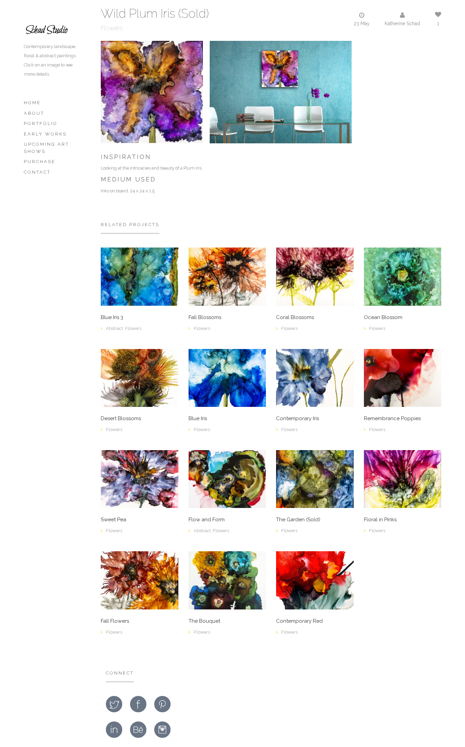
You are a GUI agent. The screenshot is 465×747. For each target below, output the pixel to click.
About (34, 113)
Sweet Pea (113, 520)
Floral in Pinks (380, 520)
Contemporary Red (299, 621)
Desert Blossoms (121, 419)
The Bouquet (204, 621)
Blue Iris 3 (112, 317)
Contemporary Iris (297, 419)
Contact (37, 172)
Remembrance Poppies (392, 419)
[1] (315, 377)
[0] (139, 276)
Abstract (114, 328)
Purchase (39, 161)
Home (32, 102)
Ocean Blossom (383, 317)
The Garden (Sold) (298, 520)
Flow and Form (207, 520)
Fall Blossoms (205, 317)
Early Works (45, 134)
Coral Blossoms (295, 317)
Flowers (112, 28)
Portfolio (41, 123)
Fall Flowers (115, 621)
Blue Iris (198, 419)
